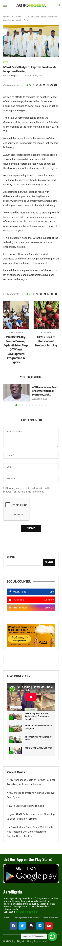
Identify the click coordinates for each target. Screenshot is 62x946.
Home (6, 16)
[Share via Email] (55, 85)
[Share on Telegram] (51, 85)
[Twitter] (22, 926)
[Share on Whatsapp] (48, 85)
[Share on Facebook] (33, 85)
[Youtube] (49, 926)
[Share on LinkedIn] (44, 85)
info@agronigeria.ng (26, 911)
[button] (6, 395)
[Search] (58, 5)
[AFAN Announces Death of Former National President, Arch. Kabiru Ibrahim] (16, 393)
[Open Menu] (5, 5)
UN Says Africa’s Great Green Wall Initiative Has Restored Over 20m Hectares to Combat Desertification (30, 832)
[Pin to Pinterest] (40, 85)
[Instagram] (31, 926)
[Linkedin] (40, 926)
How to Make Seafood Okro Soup (25, 805)
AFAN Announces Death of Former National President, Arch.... (45, 390)
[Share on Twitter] (37, 85)
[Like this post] (30, 85)
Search (11, 556)
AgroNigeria (12, 75)
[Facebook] (13, 926)
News (18, 16)
